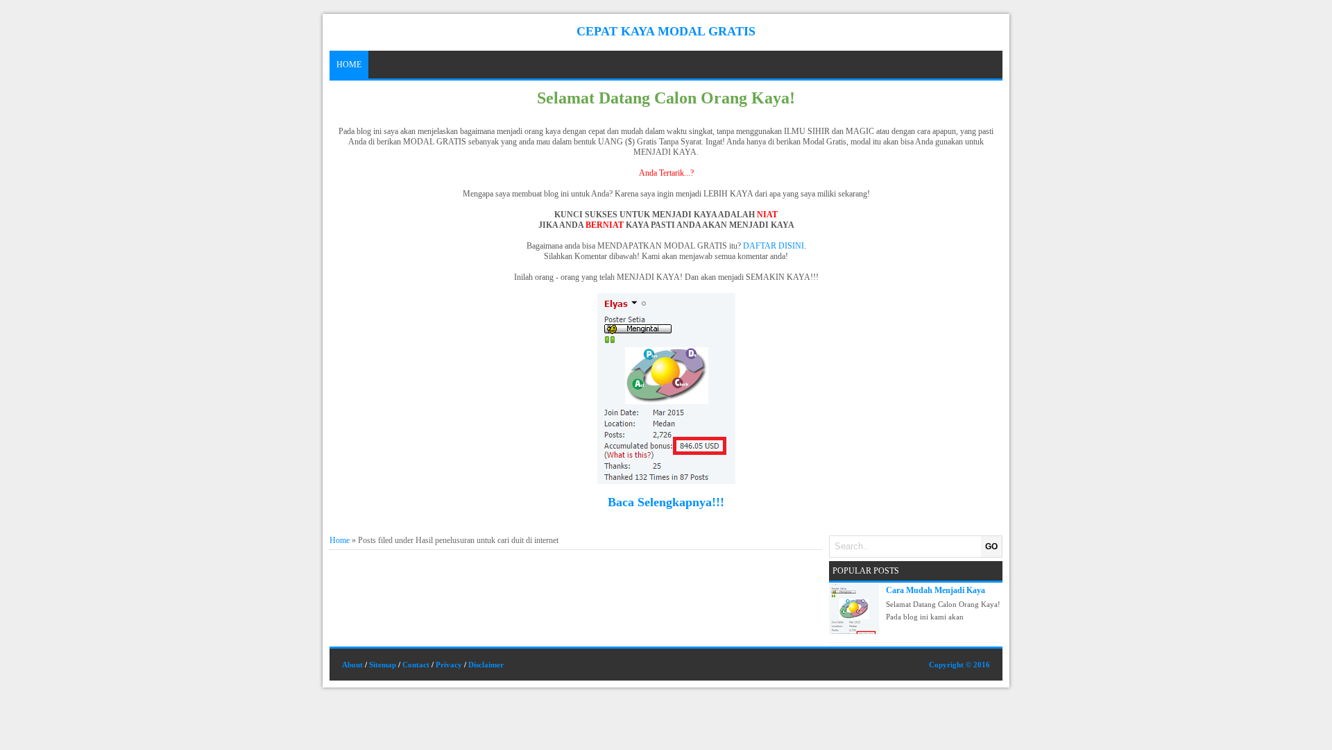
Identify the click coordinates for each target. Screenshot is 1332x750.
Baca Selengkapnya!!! (666, 502)
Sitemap (382, 664)
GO (991, 546)
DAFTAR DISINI (773, 246)
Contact (415, 664)
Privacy (449, 664)
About (352, 664)
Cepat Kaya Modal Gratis (666, 31)
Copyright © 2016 (959, 664)
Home (348, 64)
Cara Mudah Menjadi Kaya (935, 590)
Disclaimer (486, 664)
